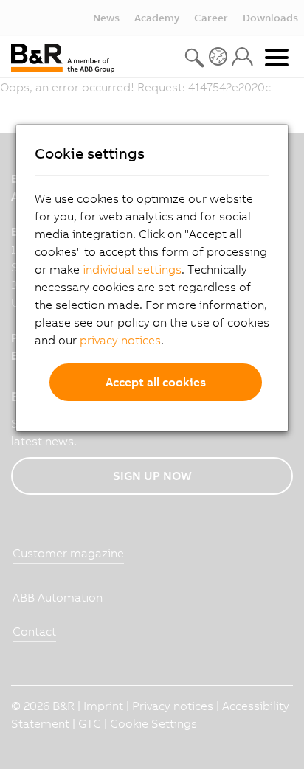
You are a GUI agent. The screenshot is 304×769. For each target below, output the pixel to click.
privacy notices (120, 340)
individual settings (132, 269)
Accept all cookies (156, 382)
